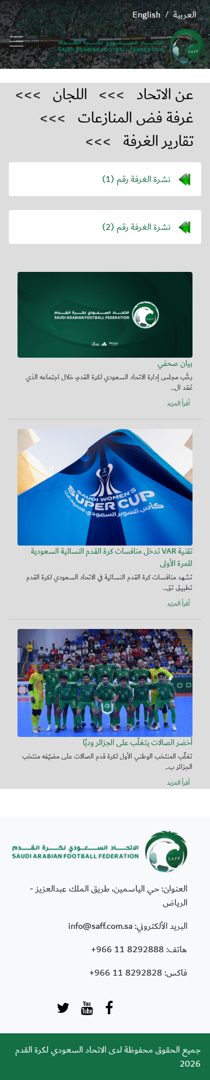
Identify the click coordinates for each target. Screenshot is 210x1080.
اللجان (70, 94)
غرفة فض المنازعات (136, 118)
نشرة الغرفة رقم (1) (136, 178)
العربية (184, 14)
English (146, 14)
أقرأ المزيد (178, 404)
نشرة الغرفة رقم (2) (136, 226)
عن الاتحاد (165, 94)
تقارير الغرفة (158, 141)
